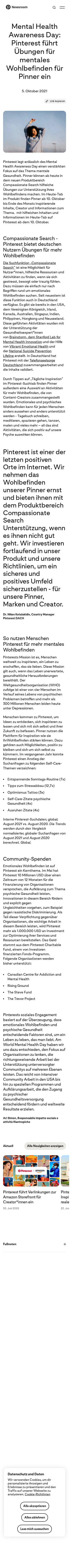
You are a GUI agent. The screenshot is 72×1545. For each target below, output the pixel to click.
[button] (55, 101)
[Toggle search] (54, 7)
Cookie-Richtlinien (37, 1494)
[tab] (32, 1185)
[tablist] (34, 1185)
